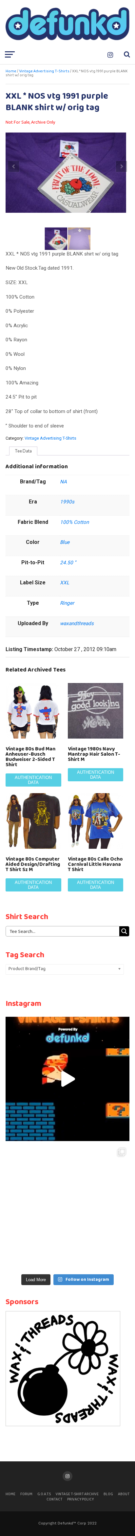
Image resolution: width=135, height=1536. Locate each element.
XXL (64, 583)
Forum (26, 1494)
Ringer (67, 603)
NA (63, 482)
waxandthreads (77, 623)
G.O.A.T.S (44, 1494)
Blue (64, 542)
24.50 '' (68, 563)
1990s (67, 502)
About (123, 1494)
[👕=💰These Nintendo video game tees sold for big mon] (67, 1079)
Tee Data (23, 450)
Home (11, 71)
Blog (108, 1494)
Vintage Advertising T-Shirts (44, 71)
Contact (54, 1499)
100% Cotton (74, 522)
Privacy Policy (80, 1499)
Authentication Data (33, 780)
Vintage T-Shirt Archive (77, 1494)
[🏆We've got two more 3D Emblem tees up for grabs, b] (67, 1206)
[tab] (23, 451)
